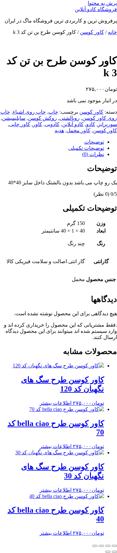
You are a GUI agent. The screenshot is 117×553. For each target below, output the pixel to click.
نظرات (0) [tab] (93, 154)
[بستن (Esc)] (95, 546)
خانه (112, 32)
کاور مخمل (78, 130)
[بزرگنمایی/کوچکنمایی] (114, 546)
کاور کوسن (92, 32)
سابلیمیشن (13, 118)
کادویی (52, 124)
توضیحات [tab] (94, 142)
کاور (37, 124)
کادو (90, 124)
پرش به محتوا (102, 3)
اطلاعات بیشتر (56, 403)
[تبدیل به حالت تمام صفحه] (107, 546)
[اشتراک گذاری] (101, 546)
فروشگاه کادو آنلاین (96, 9)
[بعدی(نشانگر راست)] (107, 552)
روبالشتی (69, 118)
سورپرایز (107, 124)
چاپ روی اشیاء (29, 112)
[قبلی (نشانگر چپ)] (114, 552)
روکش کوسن (42, 118)
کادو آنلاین (73, 124)
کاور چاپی (19, 124)
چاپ (53, 112)
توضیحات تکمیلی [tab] (86, 148)
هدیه (59, 130)
